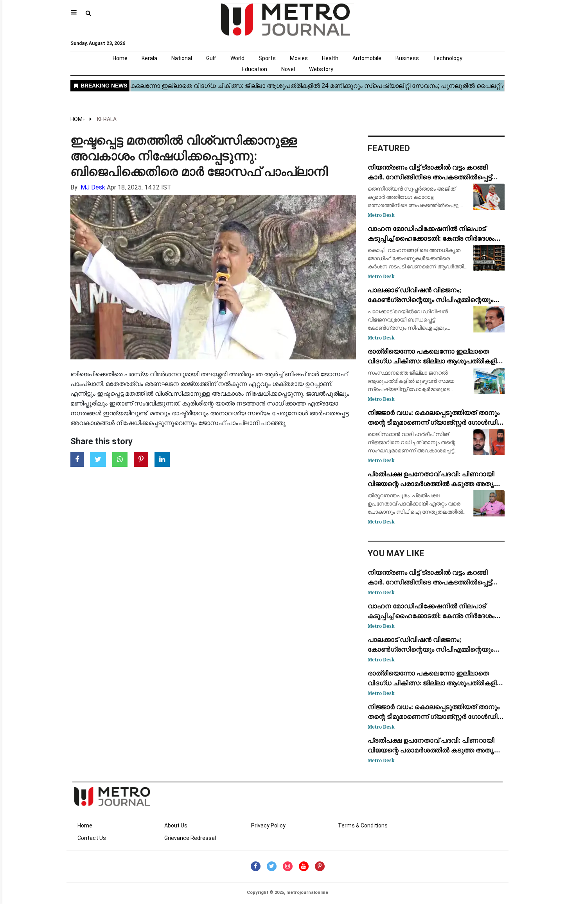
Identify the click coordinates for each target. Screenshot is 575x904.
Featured (389, 148)
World (237, 58)
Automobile (366, 58)
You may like (396, 553)
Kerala (149, 58)
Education (254, 69)
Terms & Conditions (363, 825)
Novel (288, 69)
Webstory (321, 69)
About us (175, 825)
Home (120, 58)
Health (330, 58)
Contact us (91, 838)
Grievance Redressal (190, 838)
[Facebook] (256, 866)
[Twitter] (272, 866)
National (181, 58)
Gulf (211, 58)
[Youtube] (304, 866)
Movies (299, 58)
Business (407, 58)
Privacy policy (268, 825)
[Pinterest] (320, 866)
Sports (267, 58)
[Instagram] (288, 866)
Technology (447, 58)
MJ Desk (93, 187)
